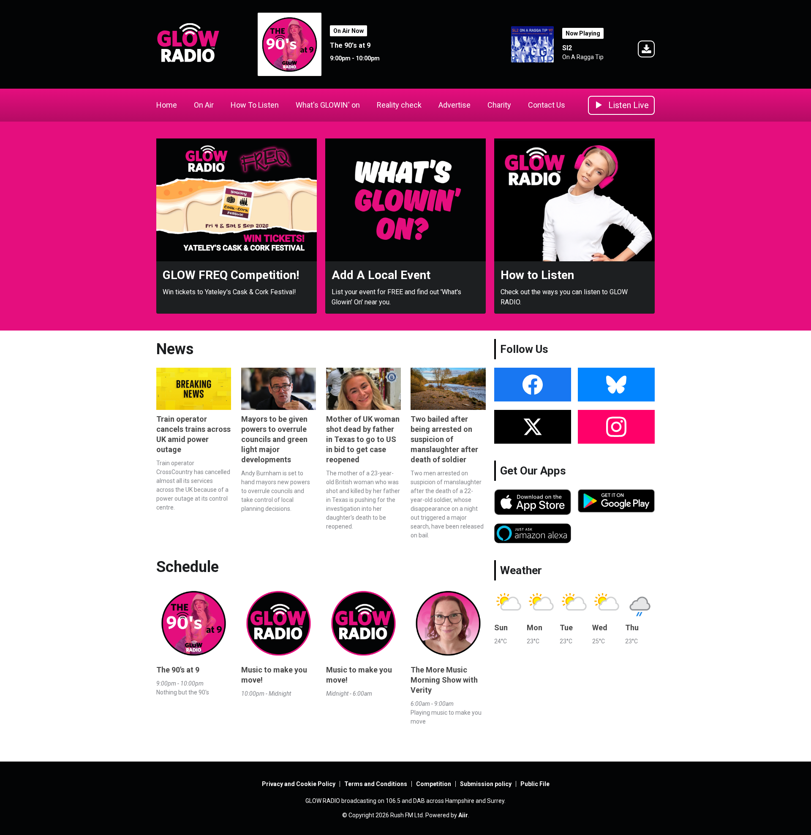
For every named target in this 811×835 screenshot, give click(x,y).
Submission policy (486, 784)
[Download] (646, 50)
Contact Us (546, 104)
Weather (521, 570)
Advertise (454, 104)
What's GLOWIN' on (328, 104)
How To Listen (255, 104)
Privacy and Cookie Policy (298, 784)
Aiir (463, 815)
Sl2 (567, 48)
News (174, 349)
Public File (535, 784)
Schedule (187, 567)
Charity (499, 104)
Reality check (399, 104)
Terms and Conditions (375, 784)
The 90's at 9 (350, 45)
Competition (433, 784)
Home (166, 104)
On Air (204, 104)
